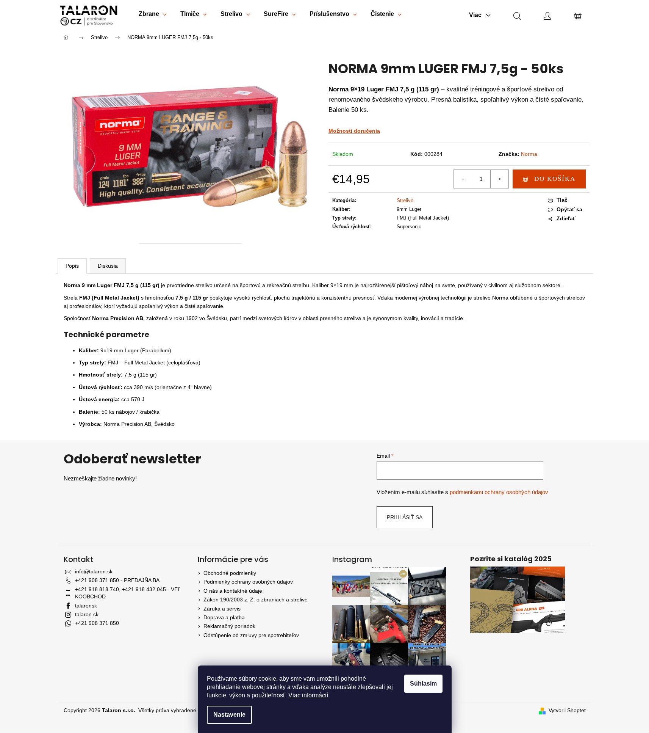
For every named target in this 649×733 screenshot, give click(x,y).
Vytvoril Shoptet (567, 710)
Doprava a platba (224, 617)
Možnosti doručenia (354, 131)
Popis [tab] (72, 266)
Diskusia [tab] (108, 266)
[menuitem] (153, 15)
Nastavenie (229, 714)
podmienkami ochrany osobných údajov (499, 492)
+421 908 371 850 (97, 623)
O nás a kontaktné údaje (232, 591)
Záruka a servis (222, 609)
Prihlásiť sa (404, 517)
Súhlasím (423, 683)
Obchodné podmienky (229, 573)
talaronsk (86, 606)
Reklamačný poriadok (229, 626)
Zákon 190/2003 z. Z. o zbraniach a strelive (255, 599)
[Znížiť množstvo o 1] (463, 179)
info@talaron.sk (94, 571)
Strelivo (405, 200)
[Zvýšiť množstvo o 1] (499, 179)
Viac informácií (308, 695)
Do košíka (554, 178)
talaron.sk (87, 614)
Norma (529, 154)
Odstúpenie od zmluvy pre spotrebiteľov (251, 635)
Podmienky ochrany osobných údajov (248, 582)
